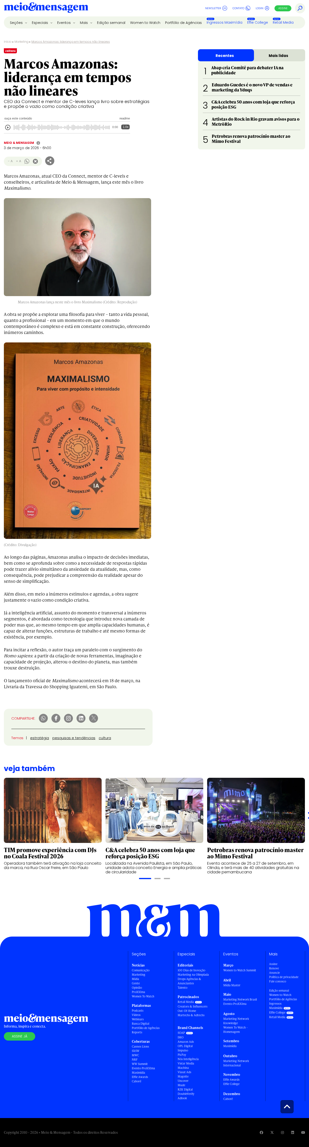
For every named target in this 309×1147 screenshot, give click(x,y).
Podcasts (137, 1010)
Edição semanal (111, 22)
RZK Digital (185, 1089)
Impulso (183, 1050)
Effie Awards (140, 1077)
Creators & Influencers (192, 1006)
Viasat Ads (184, 1072)
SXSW (135, 1051)
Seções (17, 22)
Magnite (183, 1076)
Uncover (183, 1081)
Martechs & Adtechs (191, 1015)
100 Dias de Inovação (191, 970)
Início (8, 42)
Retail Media (283, 22)
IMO (180, 1037)
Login (259, 8)
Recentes (225, 55)
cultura (105, 737)
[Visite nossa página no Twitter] (272, 1132)
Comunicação (140, 970)
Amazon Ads (186, 1042)
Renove (274, 968)
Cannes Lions (140, 1046)
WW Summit (140, 1064)
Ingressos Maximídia (224, 22)
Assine (283, 8)
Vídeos (136, 1015)
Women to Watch (145, 22)
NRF (135, 1059)
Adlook (182, 1098)
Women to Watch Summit (239, 970)
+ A (18, 161)
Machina (183, 1068)
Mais (84, 22)
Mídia (135, 979)
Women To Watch (143, 996)
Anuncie (274, 973)
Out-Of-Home (187, 1011)
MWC (135, 1055)
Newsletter (213, 8)
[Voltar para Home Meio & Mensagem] (46, 8)
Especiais (40, 22)
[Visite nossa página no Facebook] (261, 1132)
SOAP (181, 1033)
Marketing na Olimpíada (193, 975)
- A (10, 161)
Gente (136, 983)
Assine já (19, 1036)
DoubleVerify (186, 1094)
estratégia (39, 737)
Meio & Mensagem (19, 143)
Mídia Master (231, 985)
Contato (238, 8)
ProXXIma (138, 992)
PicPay (182, 1055)
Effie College (257, 22)
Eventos (64, 22)
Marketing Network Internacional (236, 1063)
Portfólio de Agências (183, 22)
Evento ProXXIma (143, 1068)
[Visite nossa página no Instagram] (282, 1132)
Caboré (136, 1081)
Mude (181, 1085)
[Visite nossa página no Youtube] (303, 1132)
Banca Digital (140, 1024)
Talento (182, 988)
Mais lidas (278, 55)
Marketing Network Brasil (240, 999)
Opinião (137, 988)
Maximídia (138, 1073)
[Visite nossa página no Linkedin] (292, 1132)
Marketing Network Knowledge (236, 1021)
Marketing (21, 42)
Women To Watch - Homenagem (235, 1029)
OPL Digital (185, 1046)
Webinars (138, 1019)
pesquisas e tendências (73, 737)
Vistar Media (186, 1063)
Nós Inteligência (188, 1059)
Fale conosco (277, 981)
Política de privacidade (283, 977)
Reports (137, 1032)
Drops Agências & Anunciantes (189, 981)
